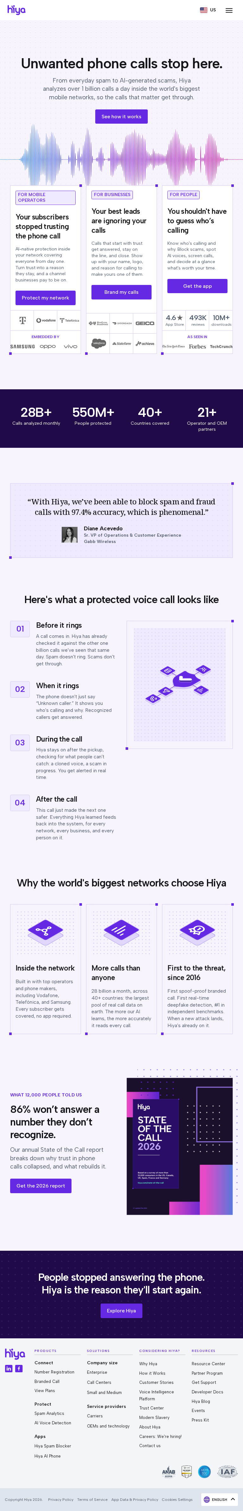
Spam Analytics (49, 1413)
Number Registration (54, 1372)
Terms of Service (92, 1499)
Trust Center (151, 1408)
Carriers (95, 1416)
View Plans (44, 1390)
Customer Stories (156, 1382)
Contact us (150, 1445)
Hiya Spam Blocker (52, 1446)
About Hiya (149, 1427)
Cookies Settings (177, 1499)
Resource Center (208, 1363)
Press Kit (200, 1420)
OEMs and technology (108, 1426)
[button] (208, 10)
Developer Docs (207, 1392)
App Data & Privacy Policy (134, 1499)
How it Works (152, 1373)
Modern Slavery (154, 1417)
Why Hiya (148, 1363)
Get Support (204, 1382)
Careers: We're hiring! (160, 1436)
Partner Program (207, 1373)
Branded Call (46, 1381)
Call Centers (99, 1382)
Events (198, 1410)
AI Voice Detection (52, 1423)
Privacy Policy (60, 1499)
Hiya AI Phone (47, 1456)
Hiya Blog (201, 1401)
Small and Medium (104, 1392)
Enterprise (97, 1372)
